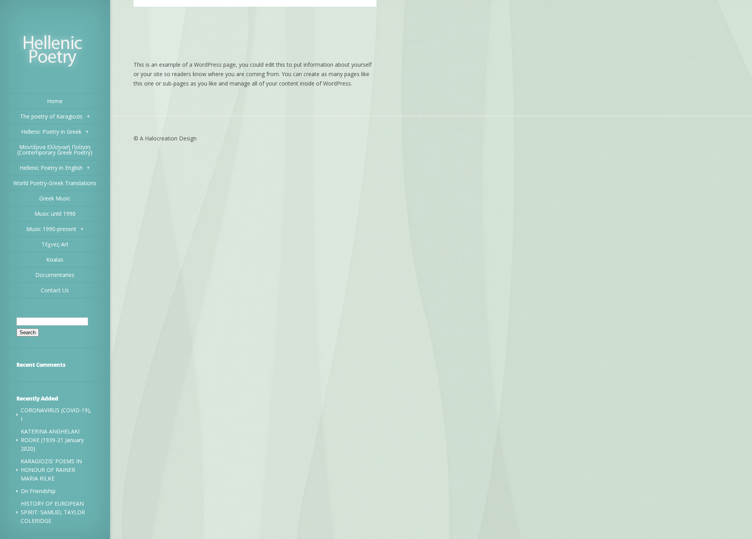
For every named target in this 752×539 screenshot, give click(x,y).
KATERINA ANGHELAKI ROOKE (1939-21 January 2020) (52, 440)
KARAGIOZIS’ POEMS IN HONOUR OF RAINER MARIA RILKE (51, 469)
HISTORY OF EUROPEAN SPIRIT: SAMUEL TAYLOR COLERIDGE (53, 512)
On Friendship (38, 491)
